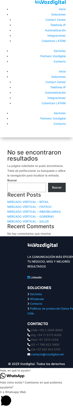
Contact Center (55, 19)
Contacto (60, 61)
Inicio (62, 9)
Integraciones (56, 35)
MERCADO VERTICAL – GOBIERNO (30, 216)
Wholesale (37, 299)
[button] (36, 399)
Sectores (60, 51)
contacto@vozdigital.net (47, 354)
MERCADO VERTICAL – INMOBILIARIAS (34, 211)
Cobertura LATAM (54, 41)
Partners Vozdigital (53, 56)
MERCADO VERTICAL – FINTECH (29, 206)
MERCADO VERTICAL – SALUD (28, 221)
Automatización (55, 30)
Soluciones (58, 14)
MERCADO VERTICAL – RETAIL (28, 202)
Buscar (12, 180)
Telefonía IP (58, 25)
